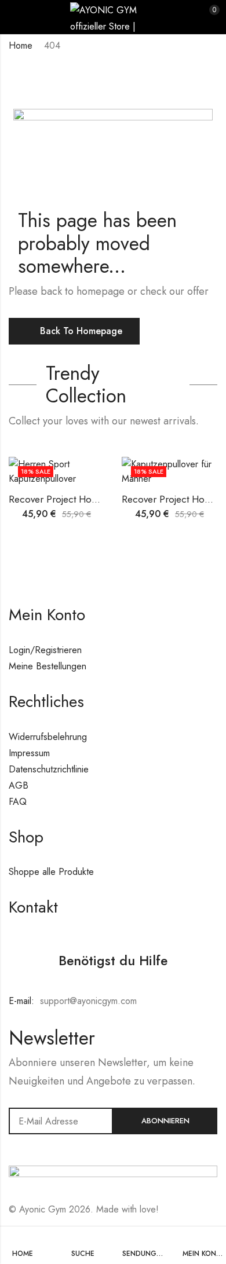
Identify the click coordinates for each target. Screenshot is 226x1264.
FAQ (18, 801)
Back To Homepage (81, 331)
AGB (18, 785)
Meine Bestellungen (47, 666)
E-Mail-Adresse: (61, 1121)
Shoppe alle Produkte (51, 871)
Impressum (29, 753)
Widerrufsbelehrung (48, 736)
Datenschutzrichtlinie (49, 769)
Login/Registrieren (45, 650)
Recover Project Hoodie (60, 499)
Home (20, 45)
